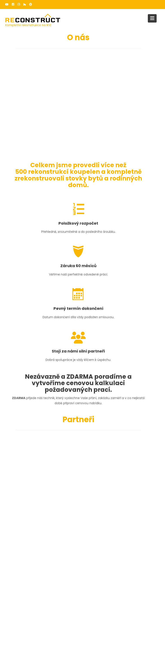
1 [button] (63, 468)
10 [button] (98, 468)
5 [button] (79, 468)
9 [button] (94, 468)
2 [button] (67, 468)
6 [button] (82, 468)
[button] (14, 454)
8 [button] (90, 468)
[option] (112, 452)
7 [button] (86, 468)
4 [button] (75, 468)
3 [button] (71, 468)
